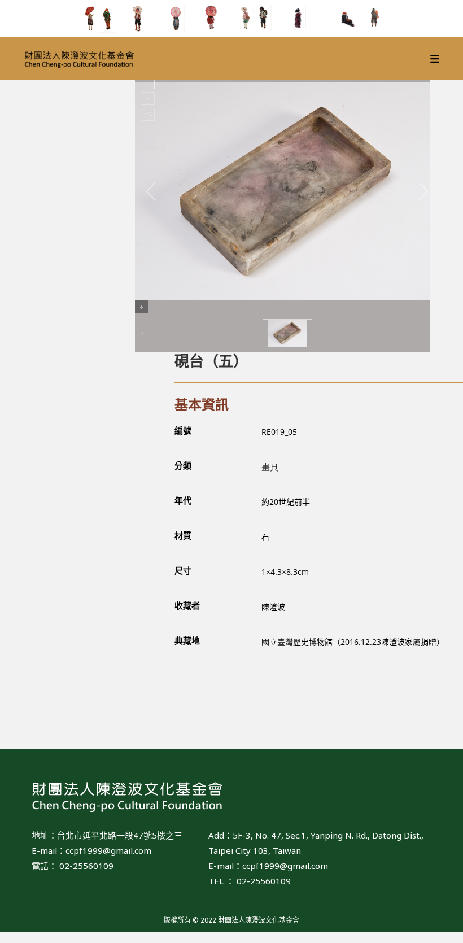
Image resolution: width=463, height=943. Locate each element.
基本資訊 (201, 404)
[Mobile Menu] (435, 59)
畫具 (269, 467)
